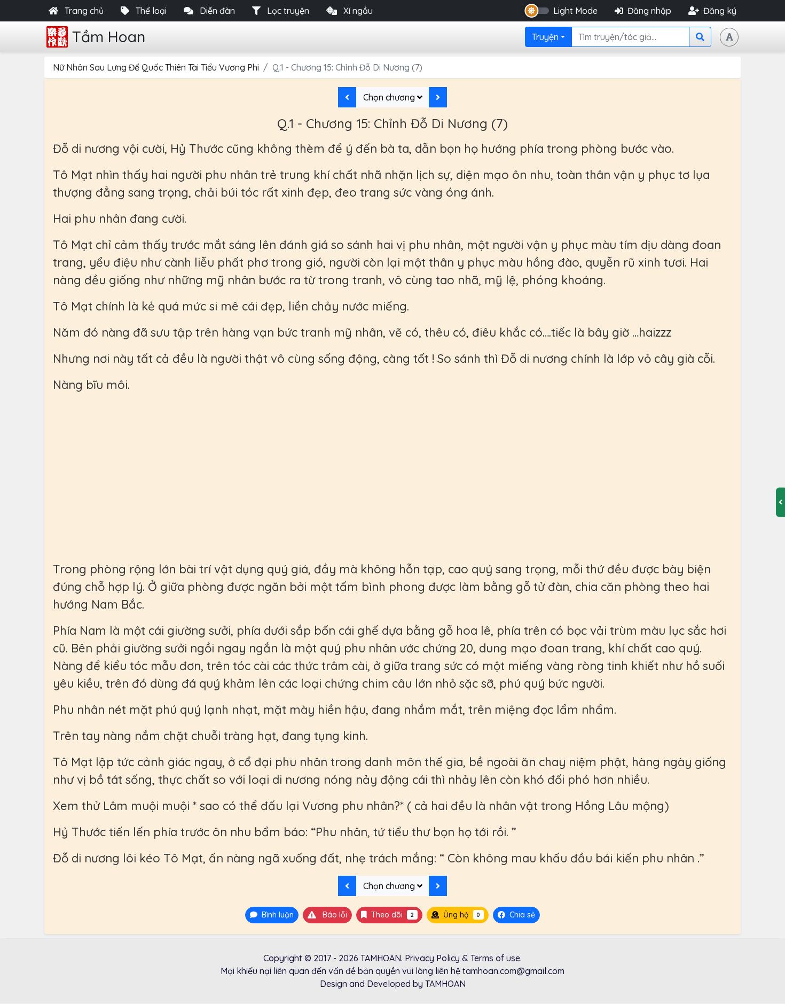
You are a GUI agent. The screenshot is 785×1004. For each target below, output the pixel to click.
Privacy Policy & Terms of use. (463, 958)
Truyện (545, 37)
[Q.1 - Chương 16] (438, 97)
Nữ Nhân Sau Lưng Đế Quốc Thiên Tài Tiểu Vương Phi (156, 67)
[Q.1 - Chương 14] (347, 97)
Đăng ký (719, 10)
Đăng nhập (649, 10)
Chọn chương (390, 97)
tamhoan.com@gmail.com (513, 971)
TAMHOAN (380, 958)
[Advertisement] (392, 477)
